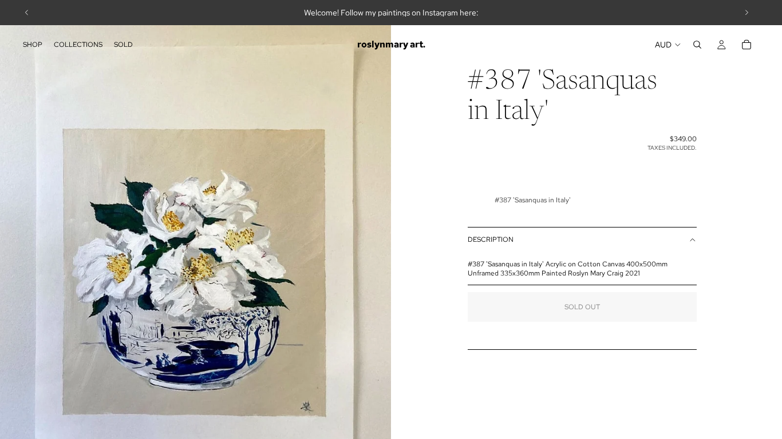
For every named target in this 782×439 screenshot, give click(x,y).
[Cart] (746, 44)
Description (491, 239)
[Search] (697, 44)
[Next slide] (746, 12)
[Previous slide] (27, 12)
